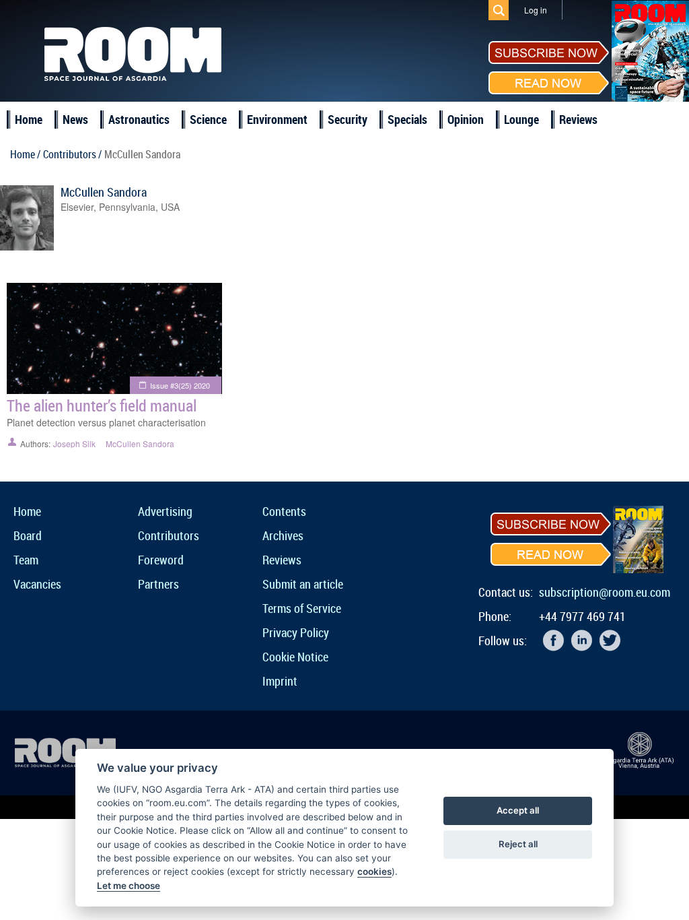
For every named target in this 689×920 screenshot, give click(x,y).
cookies (374, 871)
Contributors (168, 535)
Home (28, 119)
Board (27, 535)
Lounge (521, 119)
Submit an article (302, 584)
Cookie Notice (295, 656)
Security (347, 119)
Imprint (279, 681)
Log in (535, 9)
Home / (25, 154)
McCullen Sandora (104, 192)
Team (25, 559)
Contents (284, 511)
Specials (407, 119)
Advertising (165, 511)
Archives (282, 535)
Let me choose (128, 885)
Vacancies (37, 584)
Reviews (578, 119)
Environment (277, 119)
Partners (158, 584)
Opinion (465, 119)
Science (208, 119)
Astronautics (139, 119)
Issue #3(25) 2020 (180, 385)
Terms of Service (301, 608)
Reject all (518, 844)
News (75, 119)
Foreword (161, 559)
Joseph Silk (74, 443)
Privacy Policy (295, 632)
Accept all (518, 810)
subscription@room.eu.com (604, 592)
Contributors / (72, 154)
